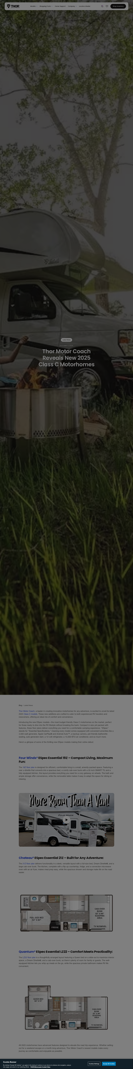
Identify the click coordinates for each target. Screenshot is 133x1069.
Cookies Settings (94, 1064)
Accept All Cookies (109, 1064)
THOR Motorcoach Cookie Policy (40, 1067)
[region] (66, 1064)
